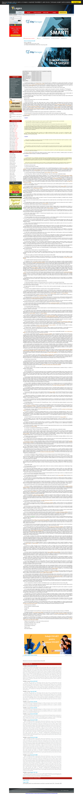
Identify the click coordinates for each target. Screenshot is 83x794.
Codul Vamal (13, 91)
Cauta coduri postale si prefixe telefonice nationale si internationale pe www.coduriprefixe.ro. (31, 14)
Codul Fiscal (13, 78)
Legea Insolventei (14, 85)
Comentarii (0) (46, 38)
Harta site (13, 790)
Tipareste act (64, 38)
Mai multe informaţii (11, 3)
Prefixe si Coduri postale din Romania (37, 793)
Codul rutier (13, 94)
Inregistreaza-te (16, 21)
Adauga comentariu (68, 655)
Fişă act (39, 38)
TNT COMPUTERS (64, 790)
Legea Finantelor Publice (15, 84)
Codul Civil (13, 87)
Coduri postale (28, 793)
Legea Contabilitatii (14, 81)
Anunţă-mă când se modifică (29, 38)
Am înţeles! (76, 2)
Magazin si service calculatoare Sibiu (51, 793)
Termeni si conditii (18, 790)
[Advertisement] (15, 56)
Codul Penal (13, 90)
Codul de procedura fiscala (15, 79)
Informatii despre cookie (25, 790)
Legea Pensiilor (13, 82)
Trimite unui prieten (55, 38)
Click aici (16, 22)
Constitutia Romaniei (14, 93)
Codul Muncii (13, 88)
